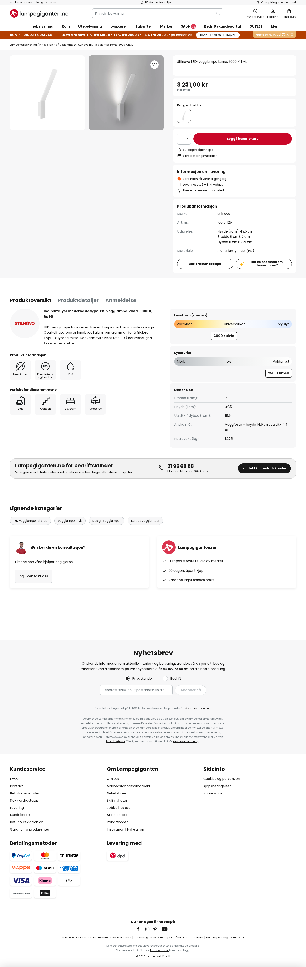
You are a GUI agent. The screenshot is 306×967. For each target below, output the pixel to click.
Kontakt (16, 786)
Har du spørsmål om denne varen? (267, 264)
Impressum (212, 793)
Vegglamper (68, 44)
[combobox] (157, 13)
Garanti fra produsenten (30, 829)
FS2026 (217, 35)
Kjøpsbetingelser (217, 786)
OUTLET (256, 26)
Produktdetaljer (78, 300)
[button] (154, 64)
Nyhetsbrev (116, 793)
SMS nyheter (117, 800)
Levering (17, 807)
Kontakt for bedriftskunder (264, 468)
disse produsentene (197, 708)
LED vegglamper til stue (30, 521)
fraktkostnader (159, 950)
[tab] (30, 300)
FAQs (14, 778)
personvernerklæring (186, 741)
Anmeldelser (117, 814)
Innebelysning (48, 44)
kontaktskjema (115, 741)
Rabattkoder (117, 822)
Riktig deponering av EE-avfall (225, 937)
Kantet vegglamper (145, 521)
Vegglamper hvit (70, 521)
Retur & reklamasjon (26, 822)
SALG (185, 26)
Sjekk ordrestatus (24, 800)
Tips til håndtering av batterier (184, 937)
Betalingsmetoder (25, 793)
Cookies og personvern (222, 778)
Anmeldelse (120, 300)
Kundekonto (20, 814)
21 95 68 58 (180, 466)
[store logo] (39, 13)
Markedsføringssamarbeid (128, 786)
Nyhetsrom (136, 829)
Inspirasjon (115, 829)
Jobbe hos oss (118, 807)
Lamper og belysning (23, 44)
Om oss (113, 778)
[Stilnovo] (25, 323)
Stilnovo (223, 213)
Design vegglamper (106, 521)
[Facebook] (141, 929)
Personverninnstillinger (76, 937)
